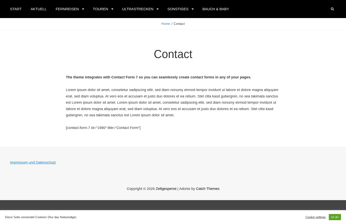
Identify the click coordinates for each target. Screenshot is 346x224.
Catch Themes (207, 189)
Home (165, 23)
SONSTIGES (177, 9)
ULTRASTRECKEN (137, 9)
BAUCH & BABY (215, 9)
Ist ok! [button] (335, 217)
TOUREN (100, 9)
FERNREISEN (67, 9)
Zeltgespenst (166, 189)
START (16, 9)
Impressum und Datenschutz (33, 162)
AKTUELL (39, 9)
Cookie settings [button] (316, 217)
